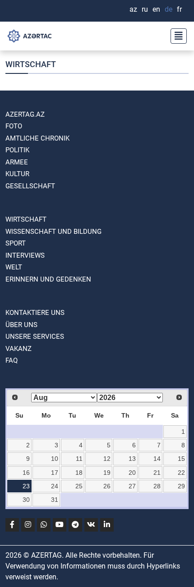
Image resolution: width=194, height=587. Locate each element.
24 (54, 486)
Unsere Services (34, 336)
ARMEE (16, 162)
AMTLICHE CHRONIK (37, 138)
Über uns (21, 325)
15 (181, 458)
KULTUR (17, 174)
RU (145, 9)
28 (157, 486)
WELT (13, 267)
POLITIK (17, 150)
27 (132, 486)
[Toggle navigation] (176, 36)
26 (107, 486)
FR (179, 9)
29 (181, 486)
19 (107, 472)
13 (132, 458)
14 (157, 458)
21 (157, 472)
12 (107, 458)
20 (132, 472)
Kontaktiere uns (35, 313)
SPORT (15, 243)
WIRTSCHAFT (25, 219)
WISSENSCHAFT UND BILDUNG (53, 232)
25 (79, 486)
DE (168, 9)
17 (54, 472)
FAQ (11, 360)
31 (54, 499)
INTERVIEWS (25, 255)
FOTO (13, 126)
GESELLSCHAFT (30, 186)
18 (79, 472)
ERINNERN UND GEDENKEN (48, 279)
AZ (133, 9)
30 (26, 499)
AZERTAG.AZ (25, 114)
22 (181, 472)
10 (54, 458)
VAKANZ (18, 349)
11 (79, 458)
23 (26, 486)
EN (156, 9)
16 (26, 472)
